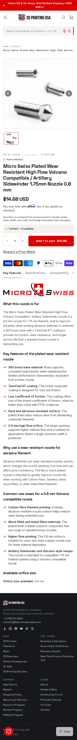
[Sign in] (63, 17)
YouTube (45, 704)
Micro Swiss (11, 154)
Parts (15, 46)
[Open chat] (8, 731)
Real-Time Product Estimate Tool (57, 658)
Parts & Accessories (15, 661)
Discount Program (14, 704)
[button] (11, 138)
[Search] (69, 31)
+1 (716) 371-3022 (13, 618)
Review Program (12, 709)
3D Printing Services (15, 671)
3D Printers (10, 641)
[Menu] (5, 17)
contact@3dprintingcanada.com (22, 622)
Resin (6, 651)
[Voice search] (64, 31)
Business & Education (53, 641)
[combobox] (38, 31)
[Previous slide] (8, 93)
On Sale (7, 666)
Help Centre (10, 684)
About (44, 684)
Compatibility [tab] (59, 273)
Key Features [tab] (12, 273)
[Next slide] (69, 93)
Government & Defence (54, 646)
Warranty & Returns (15, 699)
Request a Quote (50, 651)
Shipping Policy (12, 694)
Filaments (9, 646)
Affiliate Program (13, 715)
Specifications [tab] (35, 273)
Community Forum (51, 694)
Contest (45, 709)
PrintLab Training (50, 699)
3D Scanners (10, 656)
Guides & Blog (48, 689)
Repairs (7, 689)
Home (6, 46)
